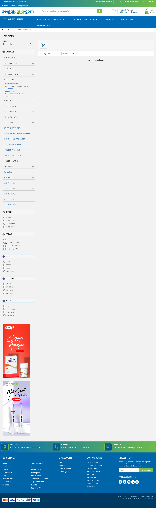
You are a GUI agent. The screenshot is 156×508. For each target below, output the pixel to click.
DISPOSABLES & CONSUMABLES (50, 19)
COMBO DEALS (43, 25)
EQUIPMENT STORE (126, 19)
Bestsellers (8, 172)
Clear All (32, 44)
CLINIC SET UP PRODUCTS (14, 139)
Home (4, 30)
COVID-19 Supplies (11, 205)
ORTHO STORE (73, 19)
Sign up (134, 12)
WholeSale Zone (10, 199)
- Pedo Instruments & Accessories (17, 94)
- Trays (7, 96)
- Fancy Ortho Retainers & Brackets (17, 86)
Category (10, 51)
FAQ (119, 2)
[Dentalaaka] (18, 12)
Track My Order (132, 2)
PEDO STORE (23, 30)
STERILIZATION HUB (12, 150)
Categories (12, 30)
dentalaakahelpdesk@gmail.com (15, 6)
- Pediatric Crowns (11, 84)
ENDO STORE (90, 19)
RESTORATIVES (106, 19)
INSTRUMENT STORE (12, 144)
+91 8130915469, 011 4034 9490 (14, 2)
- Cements (9, 89)
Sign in (127, 12)
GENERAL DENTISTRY (12, 128)
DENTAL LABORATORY (13, 155)
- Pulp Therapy (10, 91)
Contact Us (149, 2)
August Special (9, 183)
